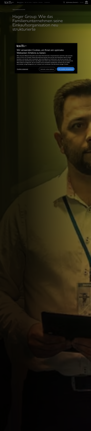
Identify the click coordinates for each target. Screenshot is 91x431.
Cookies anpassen (22, 69)
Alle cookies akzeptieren (65, 69)
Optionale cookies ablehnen (47, 69)
